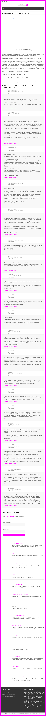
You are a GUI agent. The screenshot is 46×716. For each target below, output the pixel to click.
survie (41, 705)
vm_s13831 (11, 405)
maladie (26, 701)
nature (23, 74)
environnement (39, 696)
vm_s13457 (11, 372)
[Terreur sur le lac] (6, 650)
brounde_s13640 (13, 209)
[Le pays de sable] (6, 671)
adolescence (28, 692)
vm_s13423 (11, 310)
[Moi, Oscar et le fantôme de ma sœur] (6, 599)
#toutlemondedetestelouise (18, 615)
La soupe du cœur (16, 635)
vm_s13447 (11, 330)
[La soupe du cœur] (6, 640)
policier (39, 701)
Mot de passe (6, 529)
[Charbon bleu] (6, 578)
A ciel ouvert (14, 605)
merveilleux (29, 701)
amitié (36, 692)
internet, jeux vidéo (33, 700)
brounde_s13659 (13, 182)
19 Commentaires (30, 77)
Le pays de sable (15, 666)
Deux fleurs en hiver (37, 82)
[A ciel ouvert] (6, 609)
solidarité (37, 705)
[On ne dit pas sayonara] (6, 630)
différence (41, 695)
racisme (42, 701)
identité (40, 698)
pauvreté (35, 701)
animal (43, 692)
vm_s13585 (11, 488)
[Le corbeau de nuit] (6, 661)
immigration (26, 700)
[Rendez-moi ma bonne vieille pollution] (6, 681)
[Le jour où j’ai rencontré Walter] (6, 568)
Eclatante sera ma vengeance (18, 543)
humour (36, 698)
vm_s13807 (11, 389)
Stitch (13, 553)
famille (33, 697)
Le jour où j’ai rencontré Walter (18, 563)
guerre (42, 697)
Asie (27, 695)
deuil (38, 695)
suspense (26, 706)
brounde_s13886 (13, 90)
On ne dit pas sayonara (17, 625)
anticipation (26, 693)
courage (36, 695)
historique (31, 699)
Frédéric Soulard (7, 77)
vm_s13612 (11, 274)
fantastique (37, 697)
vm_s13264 (11, 350)
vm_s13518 (11, 423)
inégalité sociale (39, 700)
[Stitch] (6, 558)
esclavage (26, 697)
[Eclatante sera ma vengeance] (6, 548)
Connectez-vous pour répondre (10, 108)
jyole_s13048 (12, 256)
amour (39, 692)
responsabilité (39, 702)
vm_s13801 (11, 468)
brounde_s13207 (13, 147)
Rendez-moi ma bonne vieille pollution (20, 676)
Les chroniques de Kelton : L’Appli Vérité (13, 82)
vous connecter (10, 516)
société (31, 705)
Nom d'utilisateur (6, 522)
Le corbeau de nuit (16, 656)
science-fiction (33, 704)
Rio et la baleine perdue (17, 584)
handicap (26, 698)
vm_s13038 (11, 294)
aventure (31, 695)
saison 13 (23, 77)
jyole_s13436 (12, 238)
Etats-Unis (29, 697)
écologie (31, 706)
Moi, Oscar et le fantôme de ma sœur (20, 594)
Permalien (11, 93)
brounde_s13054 (13, 112)
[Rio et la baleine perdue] (6, 589)
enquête (19, 74)
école (29, 706)
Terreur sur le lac (15, 646)
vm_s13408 (11, 444)
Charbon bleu (14, 574)
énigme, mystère (12, 74)
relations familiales (30, 702)
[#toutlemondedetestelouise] (6, 620)
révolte (28, 704)
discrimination (27, 696)
